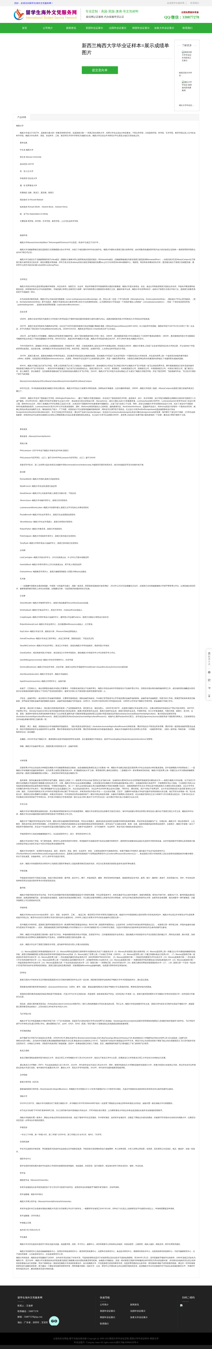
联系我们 (194, 3)
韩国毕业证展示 (141, 28)
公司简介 (48, 28)
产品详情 (21, 117)
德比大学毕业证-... (186, 105)
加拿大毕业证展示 (164, 28)
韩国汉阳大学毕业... (185, 74)
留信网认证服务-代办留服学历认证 (105, 16)
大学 (22, 126)
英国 (22, 714)
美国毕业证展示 (94, 28)
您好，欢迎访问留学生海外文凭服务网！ (33, 3)
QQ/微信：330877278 (181, 17)
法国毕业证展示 (117, 28)
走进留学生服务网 (175, 3)
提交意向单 (100, 70)
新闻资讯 (71, 28)
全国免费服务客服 (190, 12)
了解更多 (187, 45)
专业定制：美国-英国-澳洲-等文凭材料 (112, 11)
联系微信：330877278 (33, 1314)
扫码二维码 (188, 1297)
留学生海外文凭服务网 (30, 1297)
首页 (24, 28)
